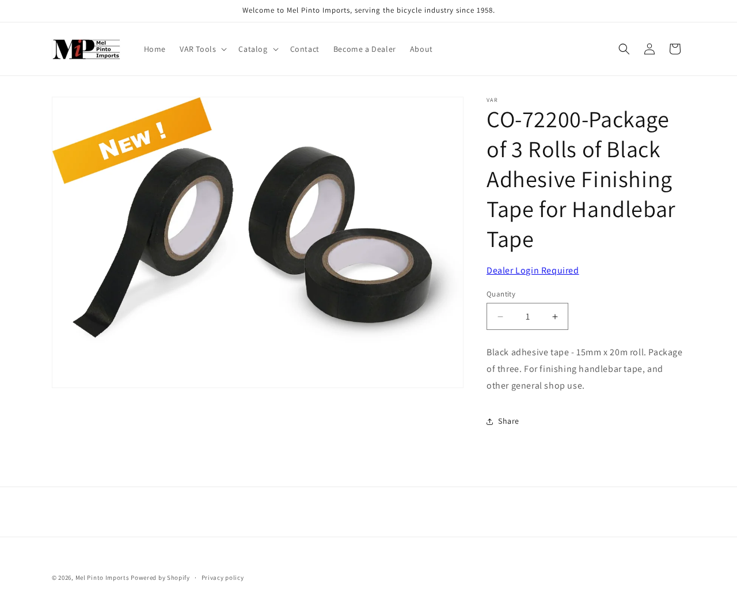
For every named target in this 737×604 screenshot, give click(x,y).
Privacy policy (223, 577)
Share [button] (508, 421)
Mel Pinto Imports (102, 577)
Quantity (501, 294)
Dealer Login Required (533, 270)
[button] (202, 49)
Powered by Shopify (160, 577)
